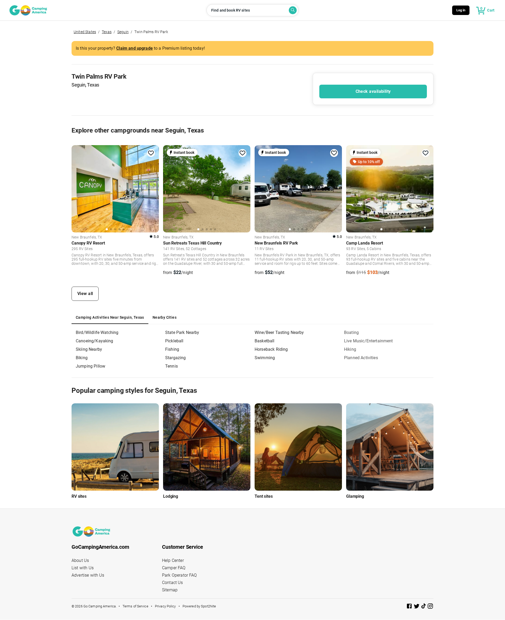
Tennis (171, 366)
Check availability (373, 91)
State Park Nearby (182, 332)
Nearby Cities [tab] (164, 317)
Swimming (265, 357)
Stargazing (175, 357)
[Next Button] (153, 188)
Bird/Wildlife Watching (97, 332)
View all (85, 293)
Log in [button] (461, 10)
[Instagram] (430, 607)
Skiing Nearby (89, 349)
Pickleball (174, 340)
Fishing (172, 349)
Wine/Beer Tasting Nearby (279, 332)
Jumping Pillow (90, 366)
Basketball (265, 340)
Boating (351, 332)
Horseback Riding (271, 349)
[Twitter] (417, 607)
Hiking (350, 349)
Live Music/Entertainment (368, 340)
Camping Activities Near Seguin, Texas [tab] (110, 317)
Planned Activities (361, 357)
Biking (82, 357)
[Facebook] (409, 607)
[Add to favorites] (151, 153)
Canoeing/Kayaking (94, 340)
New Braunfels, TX (87, 237)
